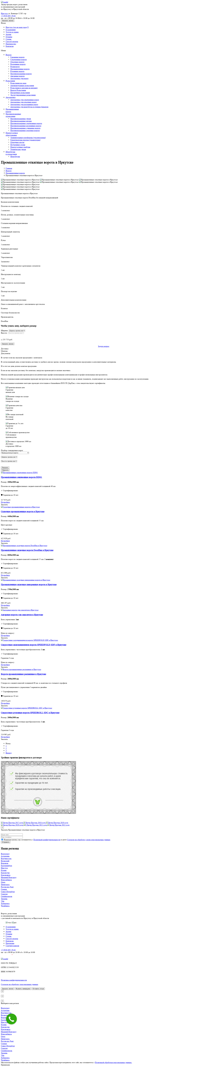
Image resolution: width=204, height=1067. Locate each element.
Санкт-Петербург (8, 891)
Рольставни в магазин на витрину (24, 88)
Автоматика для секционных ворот (24, 100)
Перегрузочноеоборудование (12, 134)
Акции (8, 34)
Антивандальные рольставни (22, 85)
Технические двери (18, 149)
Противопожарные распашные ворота (25, 126)
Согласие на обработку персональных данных (19, 984)
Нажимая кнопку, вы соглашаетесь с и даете (56, 840)
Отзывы (9, 37)
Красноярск (5, 875)
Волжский (5, 861)
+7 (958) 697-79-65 (8, 16)
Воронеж (4, 863)
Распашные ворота (18, 64)
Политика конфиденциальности (14, 980)
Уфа (2, 901)
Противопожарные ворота (21, 74)
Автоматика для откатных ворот (23, 102)
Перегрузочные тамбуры (20, 147)
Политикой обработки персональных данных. (113, 1062)
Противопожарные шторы (21, 121)
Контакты (10, 46)
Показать (5, 468)
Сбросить (5, 470)
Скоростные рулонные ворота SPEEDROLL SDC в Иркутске (30, 712)
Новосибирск (6, 880)
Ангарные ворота (17, 76)
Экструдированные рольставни (23, 95)
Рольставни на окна (18, 83)
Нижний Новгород (8, 877)
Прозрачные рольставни (20, 92)
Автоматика (10, 97)
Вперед (9, 753)
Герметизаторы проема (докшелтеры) (25, 140)
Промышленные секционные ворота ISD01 (21, 477)
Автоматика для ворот (19, 78)
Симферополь (6, 896)
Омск (3, 882)
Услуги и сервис (12, 32)
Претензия (10, 943)
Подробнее (5, 502)
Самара (4, 889)
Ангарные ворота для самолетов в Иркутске (22, 614)
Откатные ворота (17, 62)
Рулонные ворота (17, 71)
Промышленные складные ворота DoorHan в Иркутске (27, 550)
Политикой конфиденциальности (46, 840)
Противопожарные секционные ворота (26, 123)
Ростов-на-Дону (7, 887)
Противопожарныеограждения (13, 115)
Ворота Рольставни (18, 90)
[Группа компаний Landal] (4, 2)
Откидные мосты (17, 142)
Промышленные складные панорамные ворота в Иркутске (29, 584)
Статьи (8, 39)
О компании (11, 30)
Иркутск (4, 13)
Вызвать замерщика (23, 989)
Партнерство (11, 44)
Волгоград (5, 854)
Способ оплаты (12, 41)
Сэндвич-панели (12, 946)
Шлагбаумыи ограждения (11, 153)
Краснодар (5, 873)
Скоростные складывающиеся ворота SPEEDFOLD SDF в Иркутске (33, 645)
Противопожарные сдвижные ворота (25, 128)
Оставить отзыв (38, 989)
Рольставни (10, 81)
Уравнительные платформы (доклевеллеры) (28, 137)
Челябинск (5, 906)
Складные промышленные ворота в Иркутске (22, 511)
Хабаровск (5, 903)
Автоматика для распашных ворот (24, 104)
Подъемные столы (17, 145)
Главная (9, 168)
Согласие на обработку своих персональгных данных (88, 840)
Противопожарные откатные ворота (25, 130)
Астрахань (5, 856)
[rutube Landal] (6, 956)
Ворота (8, 55)
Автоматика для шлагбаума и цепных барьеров (29, 107)
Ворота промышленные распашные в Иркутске (23, 674)
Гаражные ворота (17, 57)
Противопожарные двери (20, 118)
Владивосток (6, 858)
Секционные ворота (18, 59)
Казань (3, 870)
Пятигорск (5, 884)
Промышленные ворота (20, 69)
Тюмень (4, 899)
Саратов (4, 894)
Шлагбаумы (15, 156)
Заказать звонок (7, 21)
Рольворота (15, 66)
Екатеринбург (6, 865)
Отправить (5, 842)
